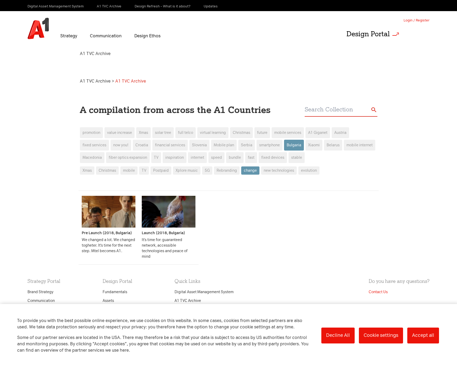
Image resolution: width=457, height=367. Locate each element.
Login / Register (416, 20)
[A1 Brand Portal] (38, 28)
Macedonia (92, 157)
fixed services (94, 145)
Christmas (107, 170)
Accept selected (270, 295)
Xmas (87, 170)
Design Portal (368, 34)
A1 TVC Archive (96, 81)
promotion (91, 132)
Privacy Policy (172, 87)
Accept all (423, 335)
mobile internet (359, 145)
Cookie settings (381, 335)
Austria (340, 132)
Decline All (338, 335)
